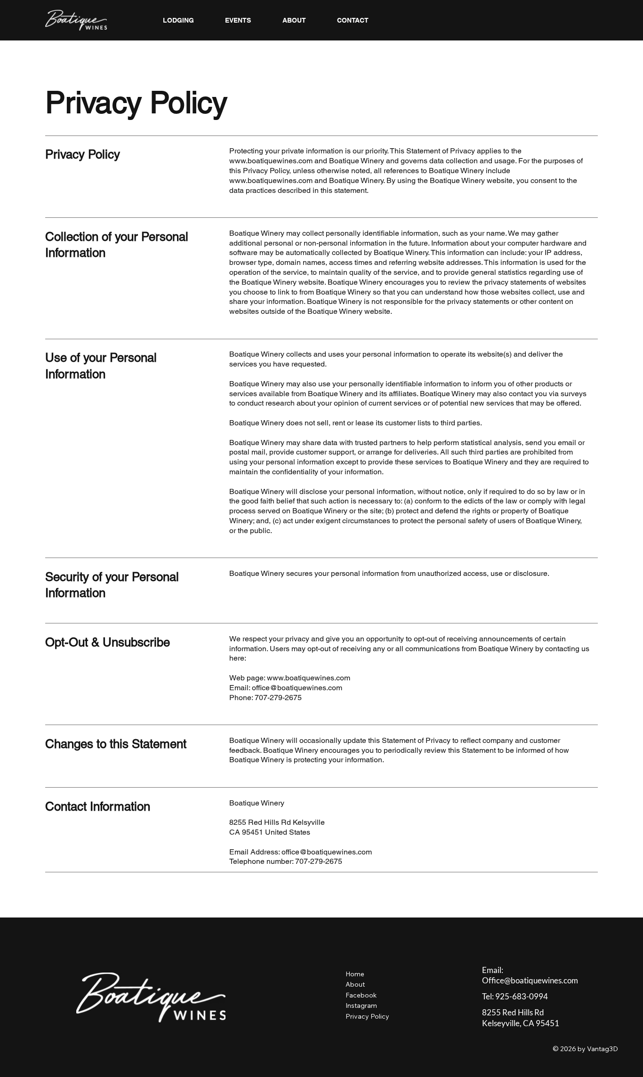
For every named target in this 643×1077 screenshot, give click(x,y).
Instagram (361, 1005)
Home (355, 974)
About (355, 984)
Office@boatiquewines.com (530, 980)
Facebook (361, 995)
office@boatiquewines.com (326, 851)
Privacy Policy (368, 1016)
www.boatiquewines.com (271, 160)
